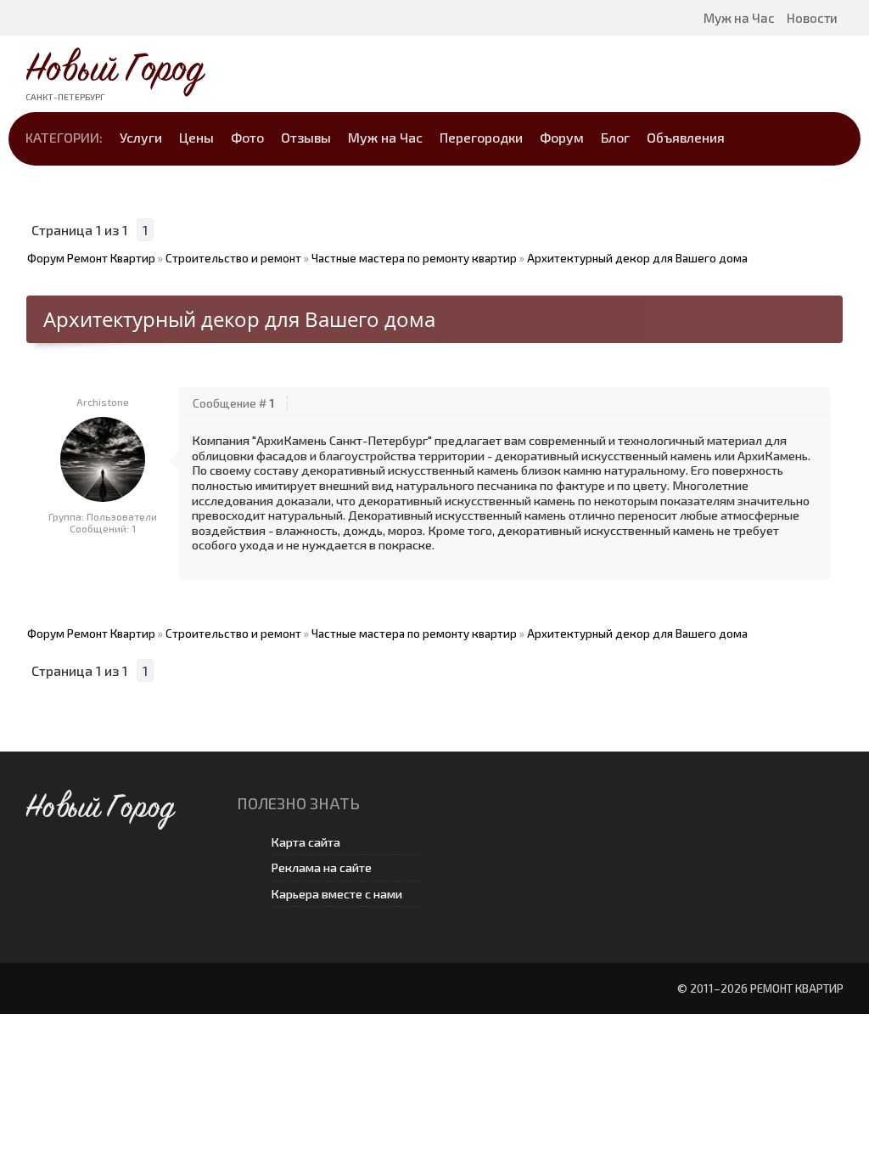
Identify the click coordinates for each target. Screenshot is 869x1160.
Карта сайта (305, 842)
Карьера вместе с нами (336, 894)
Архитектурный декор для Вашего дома (637, 258)
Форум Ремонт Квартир (91, 258)
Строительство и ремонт (233, 258)
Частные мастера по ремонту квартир (414, 258)
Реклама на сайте (321, 867)
